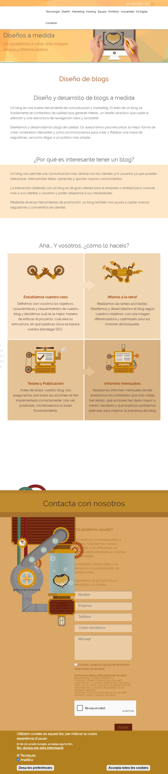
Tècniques (28, 755)
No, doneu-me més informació (40, 748)
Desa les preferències (35, 768)
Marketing (78, 11)
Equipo (102, 11)
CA (147, 3)
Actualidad (127, 11)
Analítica (26, 760)
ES (153, 3)
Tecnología (53, 11)
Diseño (65, 11)
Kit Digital (142, 11)
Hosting (91, 11)
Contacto (51, 23)
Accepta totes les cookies (128, 768)
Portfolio (113, 11)
